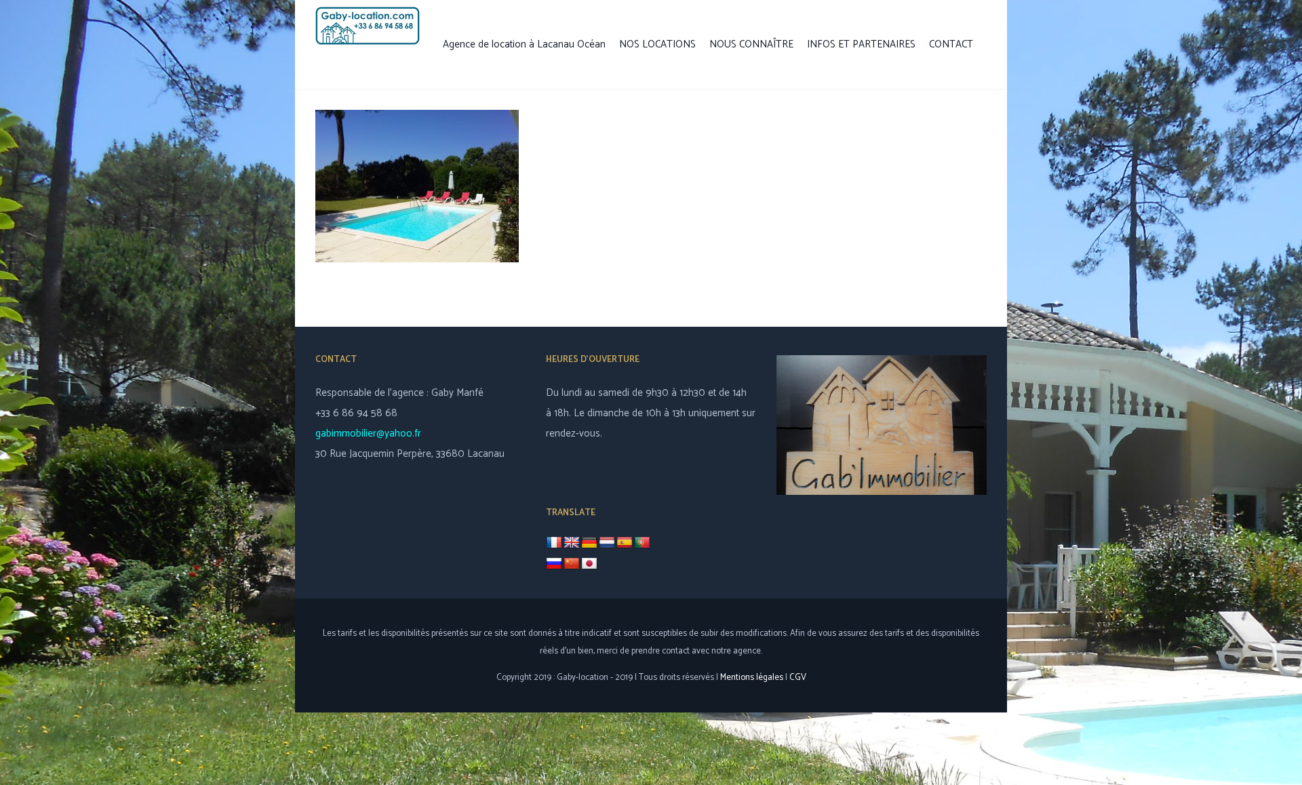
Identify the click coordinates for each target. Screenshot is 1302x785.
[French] (554, 542)
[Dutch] (607, 543)
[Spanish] (624, 543)
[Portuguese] (642, 543)
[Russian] (554, 564)
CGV (797, 677)
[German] (589, 543)
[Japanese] (589, 564)
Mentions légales (751, 677)
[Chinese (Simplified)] (572, 564)
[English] (572, 543)
